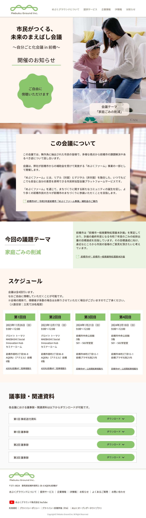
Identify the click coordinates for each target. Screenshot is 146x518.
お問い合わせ (118, 491)
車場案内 (62, 368)
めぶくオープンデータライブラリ (87, 508)
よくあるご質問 (100, 491)
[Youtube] (12, 502)
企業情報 (61, 491)
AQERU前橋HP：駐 (49, 368)
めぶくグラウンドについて (23, 491)
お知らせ (84, 491)
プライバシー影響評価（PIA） (55, 508)
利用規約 (13, 508)
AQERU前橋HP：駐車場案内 (18, 368)
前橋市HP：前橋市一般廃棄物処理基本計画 (102, 256)
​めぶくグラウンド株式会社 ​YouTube (31, 502)
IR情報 (73, 491)
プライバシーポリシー (30, 508)
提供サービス (47, 491)
